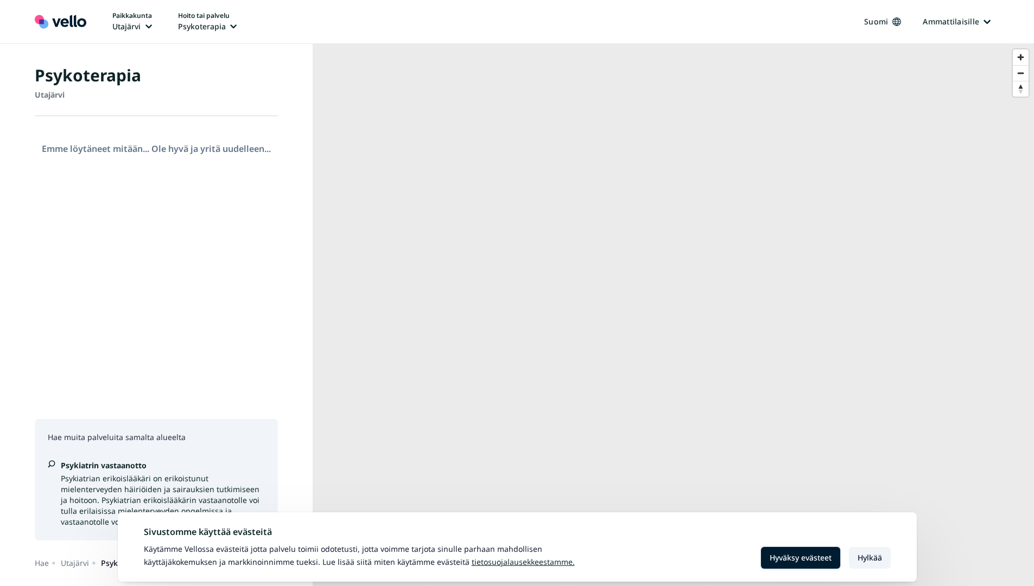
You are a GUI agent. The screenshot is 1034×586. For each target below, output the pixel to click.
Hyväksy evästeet (801, 557)
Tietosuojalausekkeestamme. (523, 562)
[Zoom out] (1021, 73)
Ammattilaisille (951, 21)
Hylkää (870, 557)
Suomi (876, 21)
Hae (42, 563)
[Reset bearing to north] (1021, 89)
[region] (673, 315)
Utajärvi (75, 563)
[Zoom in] (1021, 57)
